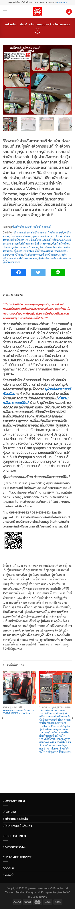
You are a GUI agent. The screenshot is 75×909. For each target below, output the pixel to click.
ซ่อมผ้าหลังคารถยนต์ (37, 232)
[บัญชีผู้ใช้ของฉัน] (69, 12)
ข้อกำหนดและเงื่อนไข (15, 819)
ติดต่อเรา (8, 868)
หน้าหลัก (10, 24)
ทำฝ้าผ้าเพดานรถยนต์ (27, 258)
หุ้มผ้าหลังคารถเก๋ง (47, 258)
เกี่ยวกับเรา (9, 811)
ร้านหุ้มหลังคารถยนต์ (34, 254)
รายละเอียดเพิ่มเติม (13, 295)
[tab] (37, 295)
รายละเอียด (62, 2)
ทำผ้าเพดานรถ (64, 258)
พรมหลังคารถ (16, 254)
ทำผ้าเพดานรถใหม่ (30, 243)
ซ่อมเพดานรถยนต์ (11, 243)
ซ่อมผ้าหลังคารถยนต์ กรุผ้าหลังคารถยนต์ (45, 24)
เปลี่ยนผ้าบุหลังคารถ (12, 247)
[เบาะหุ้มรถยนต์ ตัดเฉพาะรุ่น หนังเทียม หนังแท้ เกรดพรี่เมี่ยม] (37, 11)
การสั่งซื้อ (8, 875)
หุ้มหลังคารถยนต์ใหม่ (24, 250)
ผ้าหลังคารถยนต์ (55, 232)
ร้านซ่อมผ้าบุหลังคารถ (20, 236)
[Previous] (8, 80)
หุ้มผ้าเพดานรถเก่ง (11, 262)
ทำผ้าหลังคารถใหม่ (48, 247)
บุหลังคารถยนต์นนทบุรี (43, 236)
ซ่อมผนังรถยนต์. (30, 247)
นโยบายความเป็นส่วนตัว (17, 826)
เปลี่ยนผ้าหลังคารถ (19, 239)
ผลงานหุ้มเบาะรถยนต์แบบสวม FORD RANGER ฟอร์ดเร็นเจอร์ (18, 712)
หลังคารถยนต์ (19, 232)
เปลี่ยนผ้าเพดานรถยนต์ (40, 239)
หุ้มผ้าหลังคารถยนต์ (44, 250)
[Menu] (5, 11)
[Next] (66, 80)
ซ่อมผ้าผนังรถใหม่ (60, 243)
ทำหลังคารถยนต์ (52, 254)
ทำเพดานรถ (45, 243)
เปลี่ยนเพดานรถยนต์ (61, 239)
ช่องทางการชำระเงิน (14, 847)
